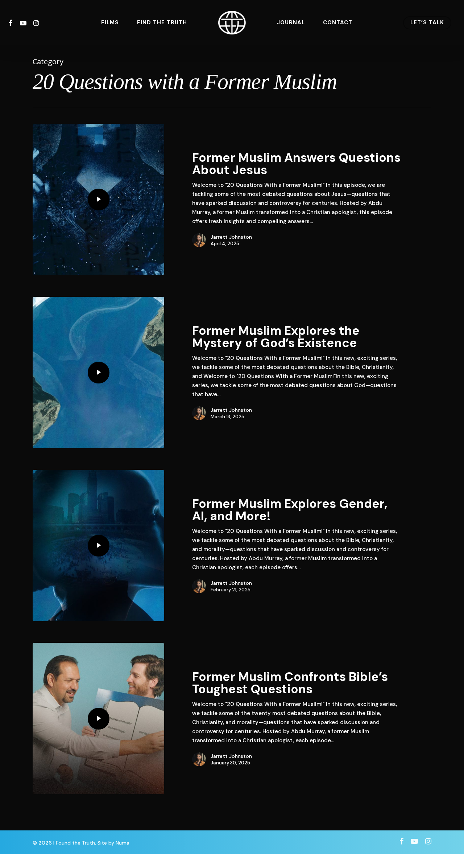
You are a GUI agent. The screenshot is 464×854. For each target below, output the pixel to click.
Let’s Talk (427, 22)
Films (110, 22)
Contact (337, 22)
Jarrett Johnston (231, 237)
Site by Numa (113, 842)
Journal (291, 22)
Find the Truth (162, 22)
